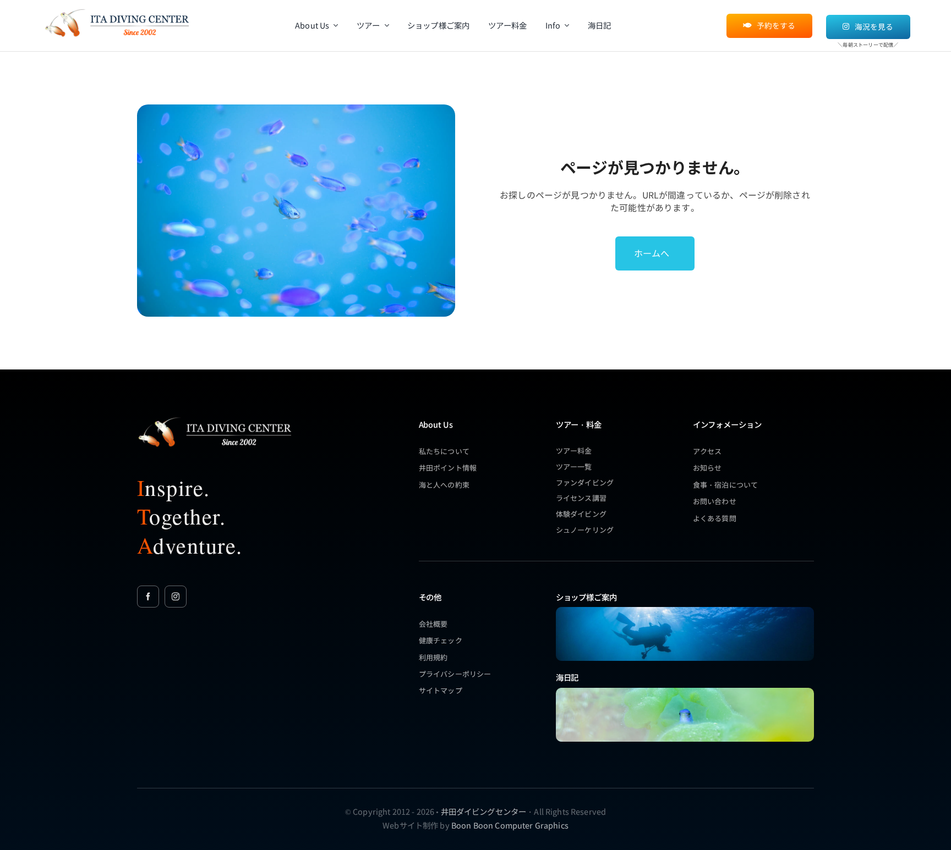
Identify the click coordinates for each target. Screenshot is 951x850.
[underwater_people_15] (685, 610)
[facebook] (148, 597)
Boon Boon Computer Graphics (510, 825)
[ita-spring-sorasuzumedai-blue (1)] (685, 691)
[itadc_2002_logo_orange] (116, 9)
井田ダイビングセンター (484, 811)
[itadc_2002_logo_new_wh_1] (214, 417)
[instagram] (176, 597)
